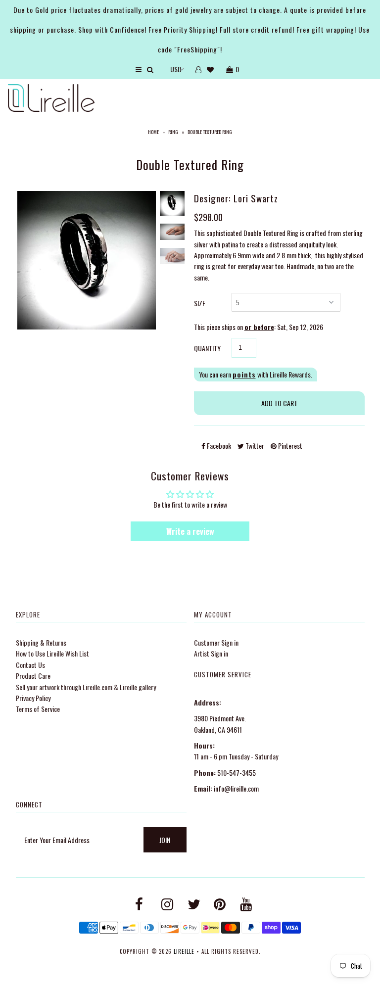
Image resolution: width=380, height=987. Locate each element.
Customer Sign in (216, 642)
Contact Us (30, 664)
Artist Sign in (211, 653)
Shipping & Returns (41, 642)
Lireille (184, 951)
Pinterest (289, 445)
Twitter (254, 445)
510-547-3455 (236, 772)
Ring (173, 132)
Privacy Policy (33, 698)
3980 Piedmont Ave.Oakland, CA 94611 (220, 723)
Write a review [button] (190, 531)
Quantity (207, 348)
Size (199, 303)
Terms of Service (38, 709)
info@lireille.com (236, 788)
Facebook (218, 445)
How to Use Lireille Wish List (52, 653)
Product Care (33, 675)
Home (153, 132)
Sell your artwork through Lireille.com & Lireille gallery (86, 687)
